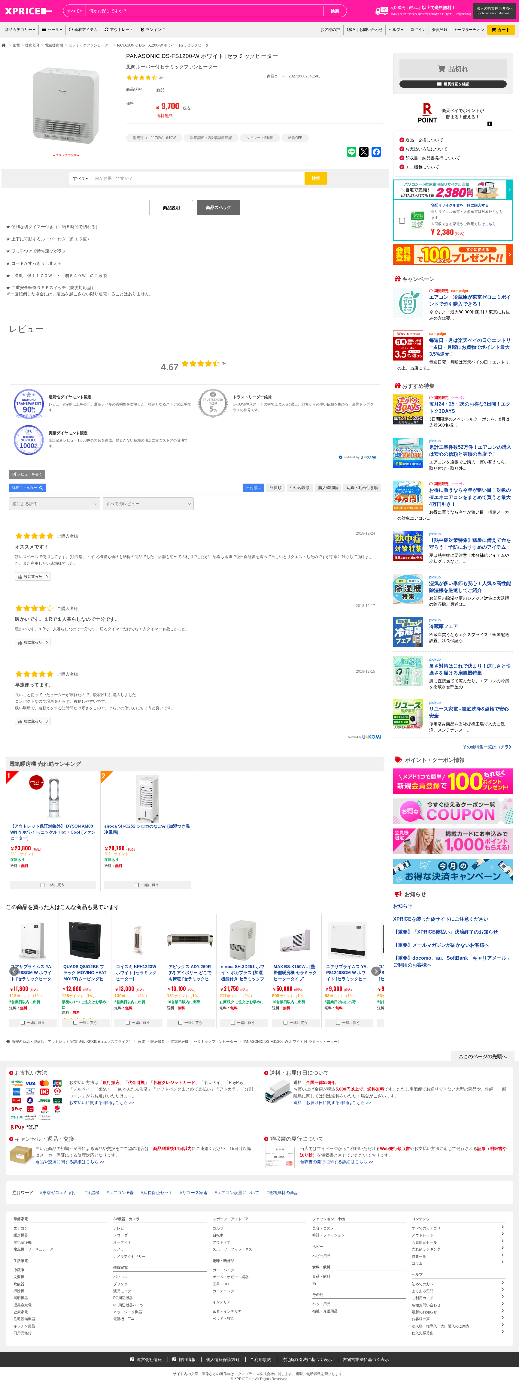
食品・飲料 (321, 1276)
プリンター (122, 1284)
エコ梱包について (422, 166)
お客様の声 (330, 29)
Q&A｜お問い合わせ (365, 29)
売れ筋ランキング (426, 1249)
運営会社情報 (148, 1359)
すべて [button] (73, 10)
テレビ (118, 1228)
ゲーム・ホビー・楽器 (231, 1277)
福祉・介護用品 (325, 1311)
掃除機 (19, 1291)
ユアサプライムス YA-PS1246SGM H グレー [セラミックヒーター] (347, 972)
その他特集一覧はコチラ (486, 746)
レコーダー (122, 1235)
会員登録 (440, 29)
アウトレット (121, 29)
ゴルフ (218, 1228)
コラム (417, 1263)
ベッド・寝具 (223, 1319)
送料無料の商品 (283, 1192)
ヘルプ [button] (394, 29)
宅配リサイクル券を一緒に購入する (460, 205)
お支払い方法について (426, 148)
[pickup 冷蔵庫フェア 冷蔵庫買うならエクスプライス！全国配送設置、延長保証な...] (453, 645)
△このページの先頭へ (483, 1056)
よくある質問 (422, 1291)
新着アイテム (85, 29)
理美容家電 (23, 1305)
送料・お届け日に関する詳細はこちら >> (332, 1102)
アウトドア (222, 1242)
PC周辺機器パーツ (128, 1305)
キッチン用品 (24, 1326)
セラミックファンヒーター (215, 1042)
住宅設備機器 (24, 1319)
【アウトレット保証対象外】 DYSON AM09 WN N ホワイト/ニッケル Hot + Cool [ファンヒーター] (53, 832)
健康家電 (21, 1312)
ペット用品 (321, 1304)
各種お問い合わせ (426, 1305)
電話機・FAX (123, 1319)
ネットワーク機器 (127, 1312)
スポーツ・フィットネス (232, 1249)
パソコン (120, 1277)
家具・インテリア (227, 1311)
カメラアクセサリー (129, 1256)
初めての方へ (422, 1284)
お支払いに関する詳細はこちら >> (101, 1102)
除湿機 (93, 1192)
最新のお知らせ (424, 1312)
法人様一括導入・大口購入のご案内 (440, 1326)
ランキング (155, 29)
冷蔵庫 (19, 1270)
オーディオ (122, 1242)
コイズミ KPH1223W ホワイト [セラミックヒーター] (83, 972)
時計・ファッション (328, 1235)
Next (376, 971)
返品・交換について (424, 139)
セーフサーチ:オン (469, 30)
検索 (335, 10)
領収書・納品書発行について (432, 157)
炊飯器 (19, 1284)
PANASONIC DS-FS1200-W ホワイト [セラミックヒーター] (290, 1042)
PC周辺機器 (123, 1298)
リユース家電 (195, 1192)
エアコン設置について (238, 1192)
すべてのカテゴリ (426, 1228)
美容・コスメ (323, 1228)
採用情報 (187, 1359)
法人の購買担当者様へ (495, 8)
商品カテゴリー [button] (18, 29)
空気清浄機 (23, 1242)
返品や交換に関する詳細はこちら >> (70, 1161)
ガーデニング (223, 1291)
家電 (141, 1042)
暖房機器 (21, 1235)
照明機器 (21, 1298)
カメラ (118, 1249)
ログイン (418, 29)
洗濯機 (19, 1277)
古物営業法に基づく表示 (366, 1359)
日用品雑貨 (23, 1333)
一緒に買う (56, 885)
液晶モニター (124, 1291)
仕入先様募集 (422, 1333)
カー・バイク (223, 1270)
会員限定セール (424, 1242)
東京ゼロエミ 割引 (59, 1192)
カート (504, 29)
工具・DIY (221, 1284)
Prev (14, 971)
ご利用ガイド (422, 1298)
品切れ (458, 69)
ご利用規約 (260, 1359)
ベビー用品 (321, 1256)
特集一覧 (419, 1256)
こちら (490, 224)
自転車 (218, 1235)
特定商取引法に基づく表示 (307, 1359)
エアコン (21, 1228)
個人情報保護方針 (223, 1359)
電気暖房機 (179, 1042)
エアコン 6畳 (121, 1192)
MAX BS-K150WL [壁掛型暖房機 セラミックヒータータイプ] (242, 972)
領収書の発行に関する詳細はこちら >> (336, 1161)
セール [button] (53, 29)
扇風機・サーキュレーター (35, 1249)
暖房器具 (157, 1042)
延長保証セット (158, 1192)
